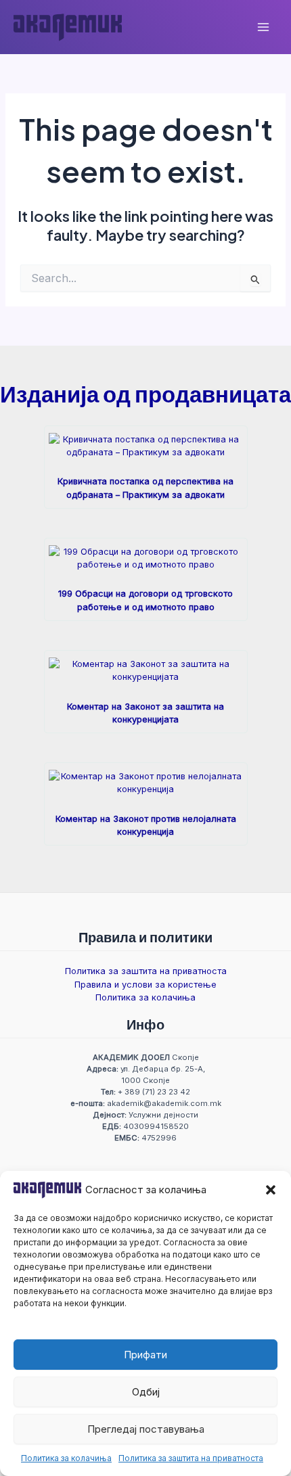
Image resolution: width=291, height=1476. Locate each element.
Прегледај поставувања (145, 1429)
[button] (270, 1190)
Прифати (145, 1354)
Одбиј (146, 1391)
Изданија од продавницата (145, 393)
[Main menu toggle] (263, 27)
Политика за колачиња (66, 1458)
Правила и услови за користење (145, 984)
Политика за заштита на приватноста (190, 1458)
